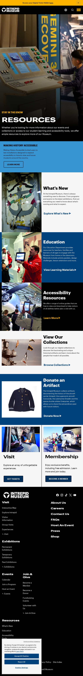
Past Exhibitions (9, 562)
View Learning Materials (59, 269)
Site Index (57, 662)
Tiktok (66, 495)
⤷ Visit (5, 534)
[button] (72, 10)
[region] (22, 656)
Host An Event (62, 525)
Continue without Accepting (32, 641)
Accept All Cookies (21, 656)
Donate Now (51, 415)
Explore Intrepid (9, 512)
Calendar (6, 579)
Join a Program (9, 584)
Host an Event (8, 589)
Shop (55, 536)
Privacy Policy (44, 662)
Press (55, 530)
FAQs (55, 519)
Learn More (13, 164)
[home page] (10, 10)
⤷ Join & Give (29, 613)
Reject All (21, 662)
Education (6, 630)
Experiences (7, 529)
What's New (7, 626)
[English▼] (65, 10)
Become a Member (58, 479)
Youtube (74, 495)
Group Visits (7, 524)
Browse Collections (56, 364)
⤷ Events (6, 593)
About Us (58, 502)
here (51, 3)
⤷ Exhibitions (8, 567)
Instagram (62, 495)
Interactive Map (9, 508)
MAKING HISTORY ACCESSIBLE (20, 145)
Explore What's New (56, 213)
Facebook (57, 495)
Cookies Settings (21, 668)
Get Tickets (13, 479)
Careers (57, 508)
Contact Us (60, 513)
